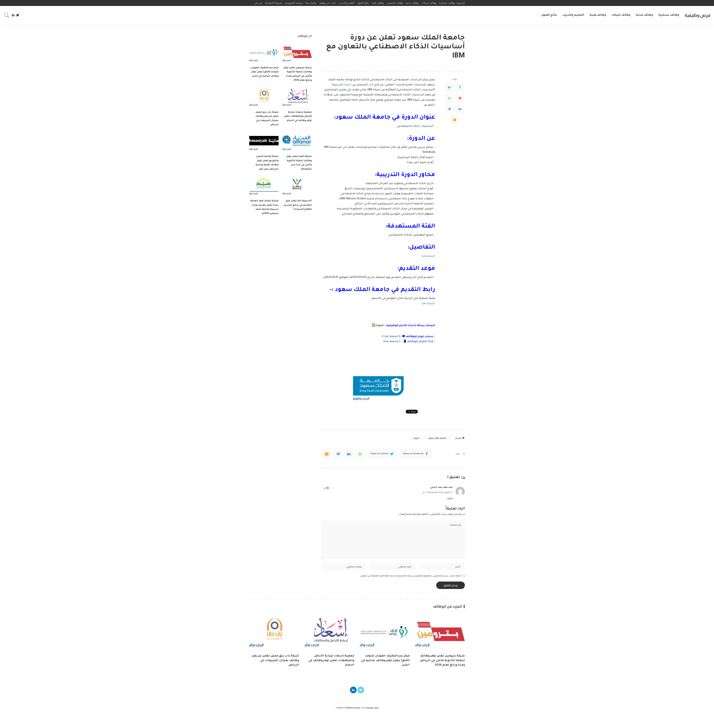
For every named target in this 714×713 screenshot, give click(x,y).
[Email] (454, 119)
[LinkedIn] (13, 15)
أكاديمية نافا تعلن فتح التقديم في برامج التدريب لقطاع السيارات (297, 205)
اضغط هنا (428, 256)
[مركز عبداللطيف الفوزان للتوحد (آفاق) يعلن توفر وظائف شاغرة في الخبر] (264, 53)
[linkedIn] (349, 453)
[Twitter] (17, 15)
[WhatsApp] (449, 98)
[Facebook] (460, 87)
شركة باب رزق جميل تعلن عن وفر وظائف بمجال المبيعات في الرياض (275, 660)
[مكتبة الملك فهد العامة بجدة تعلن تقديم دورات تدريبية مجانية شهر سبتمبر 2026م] (264, 186)
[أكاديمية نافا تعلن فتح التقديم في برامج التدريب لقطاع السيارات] (297, 186)
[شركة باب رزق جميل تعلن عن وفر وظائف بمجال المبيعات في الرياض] (264, 97)
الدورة (347, 84)
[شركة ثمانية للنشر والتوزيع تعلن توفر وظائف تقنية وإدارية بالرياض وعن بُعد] (264, 142)
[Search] (7, 15)
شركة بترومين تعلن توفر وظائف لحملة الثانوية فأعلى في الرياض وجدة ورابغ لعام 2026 (442, 660)
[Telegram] (449, 108)
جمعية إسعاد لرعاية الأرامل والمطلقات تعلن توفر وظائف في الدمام (298, 116)
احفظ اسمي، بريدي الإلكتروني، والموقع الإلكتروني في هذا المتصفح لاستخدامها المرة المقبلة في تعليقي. (410, 576)
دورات (416, 438)
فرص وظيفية (697, 15)
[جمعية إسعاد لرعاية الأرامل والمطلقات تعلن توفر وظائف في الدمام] (297, 97)
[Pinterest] (460, 98)
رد (325, 488)
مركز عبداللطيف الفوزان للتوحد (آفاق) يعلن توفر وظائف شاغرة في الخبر (265, 72)
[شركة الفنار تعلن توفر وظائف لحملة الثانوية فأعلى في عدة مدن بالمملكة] (297, 142)
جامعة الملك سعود (436, 438)
